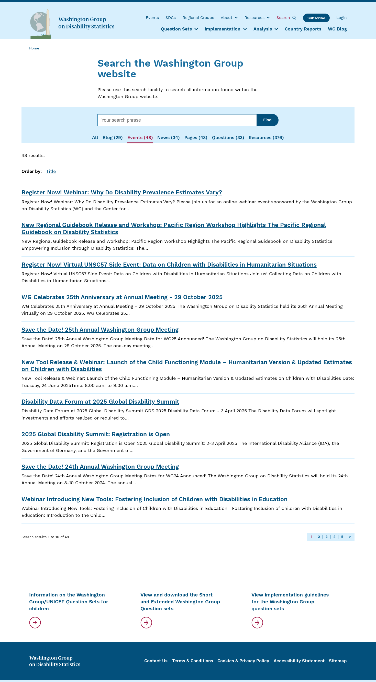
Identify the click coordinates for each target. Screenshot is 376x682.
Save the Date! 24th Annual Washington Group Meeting (100, 466)
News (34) (168, 137)
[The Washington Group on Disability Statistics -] (72, 23)
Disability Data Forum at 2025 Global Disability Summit (100, 401)
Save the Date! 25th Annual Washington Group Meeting (100, 329)
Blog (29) (113, 137)
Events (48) (140, 137)
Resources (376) (266, 137)
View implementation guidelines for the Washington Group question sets (290, 602)
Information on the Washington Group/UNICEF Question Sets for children (68, 602)
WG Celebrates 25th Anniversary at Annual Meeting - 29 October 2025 (122, 297)
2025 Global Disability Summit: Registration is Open (95, 434)
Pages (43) (195, 137)
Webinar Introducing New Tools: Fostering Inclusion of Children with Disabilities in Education (154, 499)
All (95, 137)
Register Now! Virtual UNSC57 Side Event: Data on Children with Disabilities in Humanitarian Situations (169, 264)
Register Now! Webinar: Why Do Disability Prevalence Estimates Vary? (121, 192)
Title (51, 171)
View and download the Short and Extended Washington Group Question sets (180, 602)
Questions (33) (228, 137)
